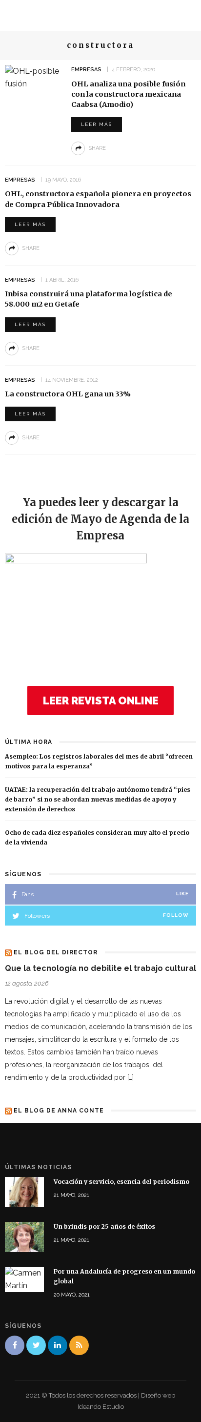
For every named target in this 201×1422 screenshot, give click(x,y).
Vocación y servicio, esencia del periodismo (121, 1181)
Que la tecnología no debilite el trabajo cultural (100, 968)
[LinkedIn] (57, 1345)
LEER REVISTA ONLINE (101, 700)
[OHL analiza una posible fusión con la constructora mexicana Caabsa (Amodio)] (34, 77)
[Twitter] (36, 1345)
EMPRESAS (86, 69)
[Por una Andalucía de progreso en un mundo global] (24, 1278)
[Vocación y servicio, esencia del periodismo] (24, 1191)
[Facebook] (14, 1345)
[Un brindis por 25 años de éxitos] (24, 1236)
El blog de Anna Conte (59, 1110)
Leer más (96, 124)
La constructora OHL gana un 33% (68, 394)
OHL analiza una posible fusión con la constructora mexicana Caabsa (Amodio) (128, 94)
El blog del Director (56, 952)
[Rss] (79, 1345)
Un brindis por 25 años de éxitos (104, 1226)
